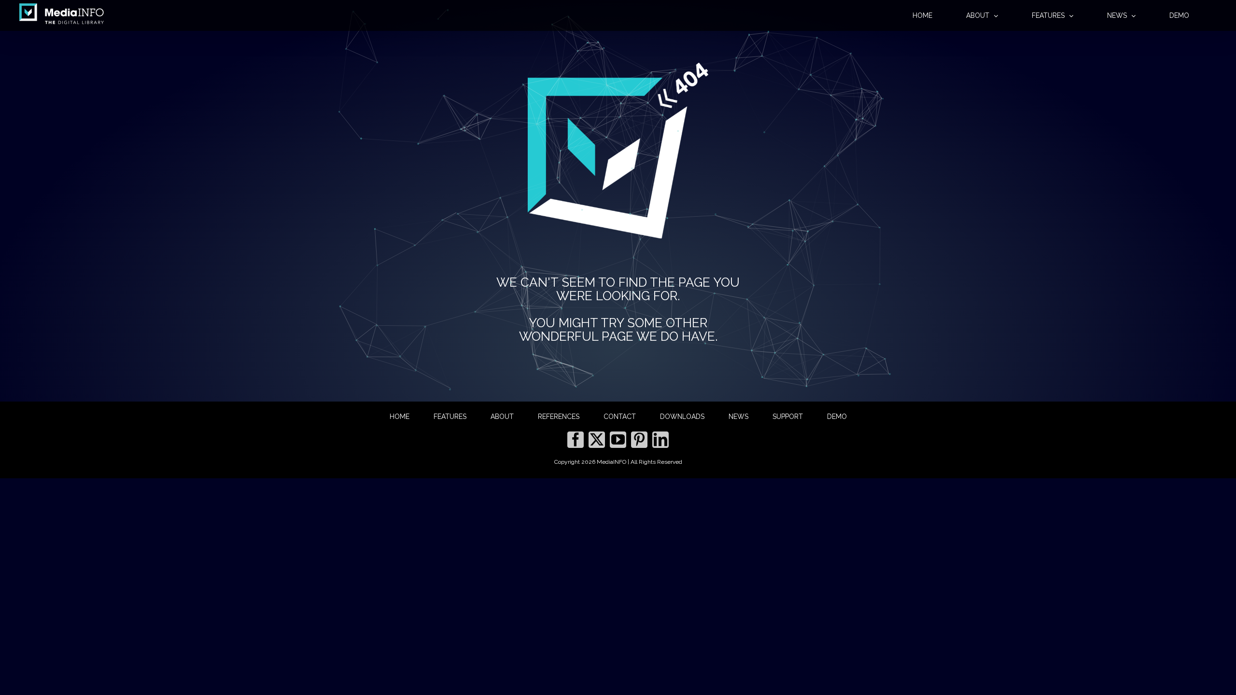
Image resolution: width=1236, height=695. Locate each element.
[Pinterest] (639, 439)
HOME (399, 416)
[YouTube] (618, 439)
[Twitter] (597, 439)
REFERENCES (558, 416)
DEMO (837, 416)
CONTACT (620, 416)
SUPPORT (787, 416)
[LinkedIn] (660, 439)
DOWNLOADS (682, 416)
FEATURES (450, 416)
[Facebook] (575, 439)
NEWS (738, 416)
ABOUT (502, 416)
